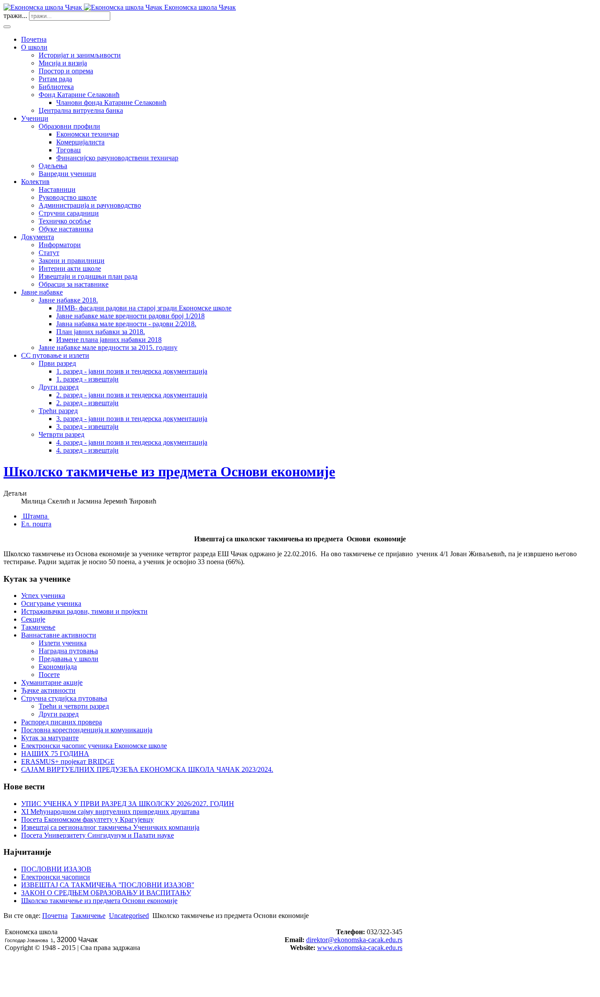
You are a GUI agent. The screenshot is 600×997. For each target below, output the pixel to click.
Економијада (58, 666)
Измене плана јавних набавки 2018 (109, 339)
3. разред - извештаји (87, 426)
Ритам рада (55, 79)
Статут (49, 252)
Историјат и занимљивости (80, 55)
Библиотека (56, 86)
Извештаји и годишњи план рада (88, 276)
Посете (49, 674)
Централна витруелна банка (81, 110)
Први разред (57, 363)
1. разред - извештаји (87, 379)
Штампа (35, 516)
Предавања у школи (68, 658)
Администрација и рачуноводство (90, 205)
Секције (33, 619)
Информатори (60, 244)
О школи (34, 47)
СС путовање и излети (55, 355)
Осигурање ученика (51, 603)
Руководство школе (68, 197)
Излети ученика (63, 643)
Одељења (53, 165)
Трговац (68, 150)
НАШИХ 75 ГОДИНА (55, 753)
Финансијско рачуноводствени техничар (117, 158)
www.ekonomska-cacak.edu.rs (359, 947)
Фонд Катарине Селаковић (79, 94)
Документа (37, 237)
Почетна (34, 39)
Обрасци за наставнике (73, 284)
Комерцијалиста (80, 142)
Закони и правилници (72, 260)
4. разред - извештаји (87, 450)
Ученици (34, 118)
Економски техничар (87, 134)
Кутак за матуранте (50, 737)
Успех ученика (43, 595)
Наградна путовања (68, 651)
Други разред (59, 387)
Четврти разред (61, 434)
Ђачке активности (48, 690)
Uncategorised (129, 915)
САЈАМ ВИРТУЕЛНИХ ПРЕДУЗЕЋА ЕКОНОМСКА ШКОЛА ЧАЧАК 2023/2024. (147, 769)
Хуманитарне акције (52, 682)
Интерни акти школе (70, 268)
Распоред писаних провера (61, 722)
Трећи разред (58, 410)
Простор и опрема (66, 71)
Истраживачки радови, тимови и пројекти (84, 611)
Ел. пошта (36, 524)
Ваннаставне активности (58, 635)
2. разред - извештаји (87, 403)
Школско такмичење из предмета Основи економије (169, 471)
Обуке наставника (66, 229)
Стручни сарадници (69, 213)
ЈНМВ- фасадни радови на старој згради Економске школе (143, 308)
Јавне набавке (42, 292)
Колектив (35, 181)
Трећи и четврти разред (74, 706)
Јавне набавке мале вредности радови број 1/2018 (130, 316)
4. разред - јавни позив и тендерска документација (131, 442)
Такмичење (38, 627)
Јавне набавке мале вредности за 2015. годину (108, 347)
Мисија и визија (63, 63)
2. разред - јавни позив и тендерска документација (131, 395)
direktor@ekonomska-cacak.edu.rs (354, 939)
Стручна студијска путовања (64, 698)
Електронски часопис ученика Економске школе (94, 745)
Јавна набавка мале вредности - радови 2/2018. (126, 324)
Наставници (57, 189)
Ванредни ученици (67, 173)
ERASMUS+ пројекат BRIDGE (68, 761)
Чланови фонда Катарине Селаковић (111, 102)
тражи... (15, 15)
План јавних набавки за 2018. (100, 331)
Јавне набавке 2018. (68, 300)
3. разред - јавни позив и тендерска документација (131, 418)
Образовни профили (69, 126)
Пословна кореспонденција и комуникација (86, 730)
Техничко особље (65, 221)
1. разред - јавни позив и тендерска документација (131, 371)
